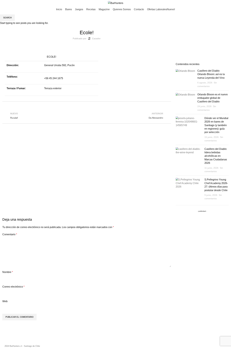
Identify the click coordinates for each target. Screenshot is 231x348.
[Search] (228, 3)
